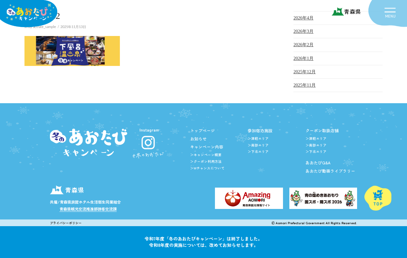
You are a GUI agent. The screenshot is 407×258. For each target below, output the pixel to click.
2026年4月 (303, 18)
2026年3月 (303, 31)
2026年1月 (303, 58)
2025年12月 (304, 71)
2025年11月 (304, 85)
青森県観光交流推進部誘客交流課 (88, 208)
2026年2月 (303, 44)
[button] (390, 13)
